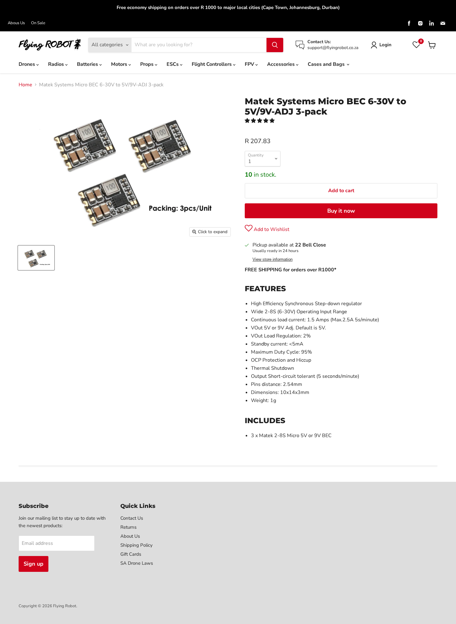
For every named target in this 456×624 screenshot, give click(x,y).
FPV (250, 64)
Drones (27, 64)
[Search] (274, 45)
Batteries (88, 64)
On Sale (38, 23)
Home (25, 85)
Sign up (33, 563)
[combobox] (199, 45)
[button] (260, 120)
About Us (130, 536)
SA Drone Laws (136, 563)
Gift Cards (130, 554)
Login (385, 45)
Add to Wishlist (271, 229)
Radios (56, 64)
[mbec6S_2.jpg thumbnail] (36, 258)
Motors (119, 64)
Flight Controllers (212, 64)
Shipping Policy (136, 545)
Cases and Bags (327, 64)
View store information (273, 259)
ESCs (173, 64)
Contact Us (131, 518)
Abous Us (16, 23)
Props (147, 64)
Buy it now (341, 211)
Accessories (281, 64)
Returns (128, 527)
